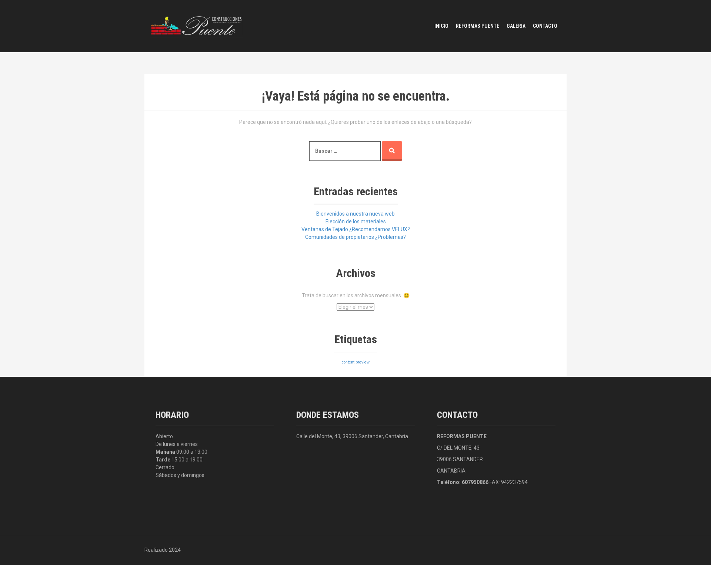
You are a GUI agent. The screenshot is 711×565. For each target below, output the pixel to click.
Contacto (545, 26)
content (348, 362)
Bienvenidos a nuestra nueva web (355, 214)
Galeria (516, 26)
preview (363, 362)
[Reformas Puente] (196, 25)
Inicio (441, 26)
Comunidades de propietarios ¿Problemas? (355, 237)
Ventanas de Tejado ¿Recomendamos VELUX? (355, 229)
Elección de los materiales (356, 221)
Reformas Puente (477, 26)
